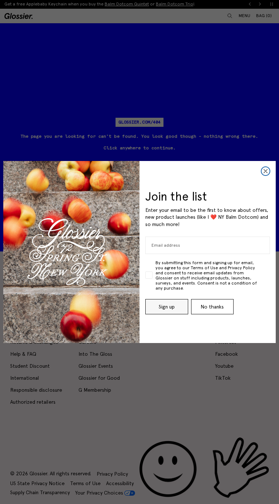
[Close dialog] (265, 171)
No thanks (212, 307)
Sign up (167, 307)
